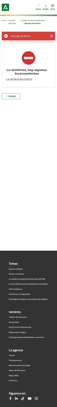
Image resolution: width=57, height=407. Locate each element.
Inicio (4, 20)
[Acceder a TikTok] (23, 399)
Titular (12, 355)
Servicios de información (20, 327)
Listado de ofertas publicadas (33, 20)
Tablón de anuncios (17, 317)
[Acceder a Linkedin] (16, 399)
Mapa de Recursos (17, 370)
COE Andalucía (15, 289)
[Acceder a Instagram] (36, 399)
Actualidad (14, 322)
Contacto (13, 380)
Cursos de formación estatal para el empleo (28, 283)
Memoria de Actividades (19, 365)
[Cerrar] (51, 36)
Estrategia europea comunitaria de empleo (28, 299)
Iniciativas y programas (19, 294)
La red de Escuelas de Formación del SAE (27, 279)
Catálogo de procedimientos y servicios (26, 337)
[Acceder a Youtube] (29, 399)
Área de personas (12, 22)
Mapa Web (13, 375)
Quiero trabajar (16, 268)
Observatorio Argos (17, 332)
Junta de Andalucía (5, 7)
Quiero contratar (16, 273)
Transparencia (15, 360)
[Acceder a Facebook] (10, 399)
